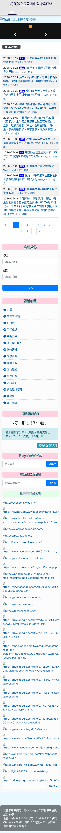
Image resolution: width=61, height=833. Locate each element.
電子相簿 (11, 402)
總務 (30, 62)
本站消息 (13, 47)
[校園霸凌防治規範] (31, 667)
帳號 (5, 255)
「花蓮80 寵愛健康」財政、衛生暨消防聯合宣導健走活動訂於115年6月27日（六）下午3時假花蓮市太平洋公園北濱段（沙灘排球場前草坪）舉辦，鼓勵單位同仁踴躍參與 (30, 206)
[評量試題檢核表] (31, 719)
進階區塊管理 (14, 389)
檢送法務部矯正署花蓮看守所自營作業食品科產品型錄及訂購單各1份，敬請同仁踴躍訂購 (29, 108)
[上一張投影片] (15, 34)
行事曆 (10, 323)
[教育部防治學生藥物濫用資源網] (18, 603)
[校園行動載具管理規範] (31, 633)
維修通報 (11, 349)
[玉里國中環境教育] (25, 771)
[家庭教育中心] (31, 650)
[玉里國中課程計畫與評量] (31, 519)
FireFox (20, 822)
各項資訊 (11, 382)
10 (28, 231)
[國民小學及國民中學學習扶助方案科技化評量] (31, 565)
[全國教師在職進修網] (22, 542)
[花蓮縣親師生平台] (17, 535)
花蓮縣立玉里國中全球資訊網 (31, 4)
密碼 (5, 270)
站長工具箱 (13, 316)
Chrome (8, 822)
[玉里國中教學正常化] (31, 620)
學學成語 (11, 329)
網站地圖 (11, 376)
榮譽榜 (10, 396)
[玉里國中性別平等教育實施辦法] (31, 693)
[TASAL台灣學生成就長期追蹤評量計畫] (19, 610)
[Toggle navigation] (12, 11)
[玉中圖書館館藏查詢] (31, 755)
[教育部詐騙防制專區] (26, 729)
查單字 (52, 463)
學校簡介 (11, 356)
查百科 (52, 483)
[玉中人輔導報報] (31, 587)
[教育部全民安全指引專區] (31, 736)
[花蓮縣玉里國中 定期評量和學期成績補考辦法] (31, 706)
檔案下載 (11, 362)
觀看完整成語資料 (48, 445)
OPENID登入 (14, 343)
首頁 (9, 309)
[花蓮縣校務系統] (20, 502)
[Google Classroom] (23, 528)
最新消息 (11, 336)
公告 (22, 58)
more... (52, 785)
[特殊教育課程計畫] (31, 779)
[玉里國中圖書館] (31, 745)
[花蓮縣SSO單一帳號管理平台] (24, 558)
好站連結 (11, 369)
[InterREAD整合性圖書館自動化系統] (30, 764)
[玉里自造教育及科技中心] (31, 549)
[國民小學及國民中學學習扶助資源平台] (31, 575)
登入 (30, 287)
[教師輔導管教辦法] (31, 680)
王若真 (18, 62)
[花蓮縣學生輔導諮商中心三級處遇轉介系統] (22, 597)
